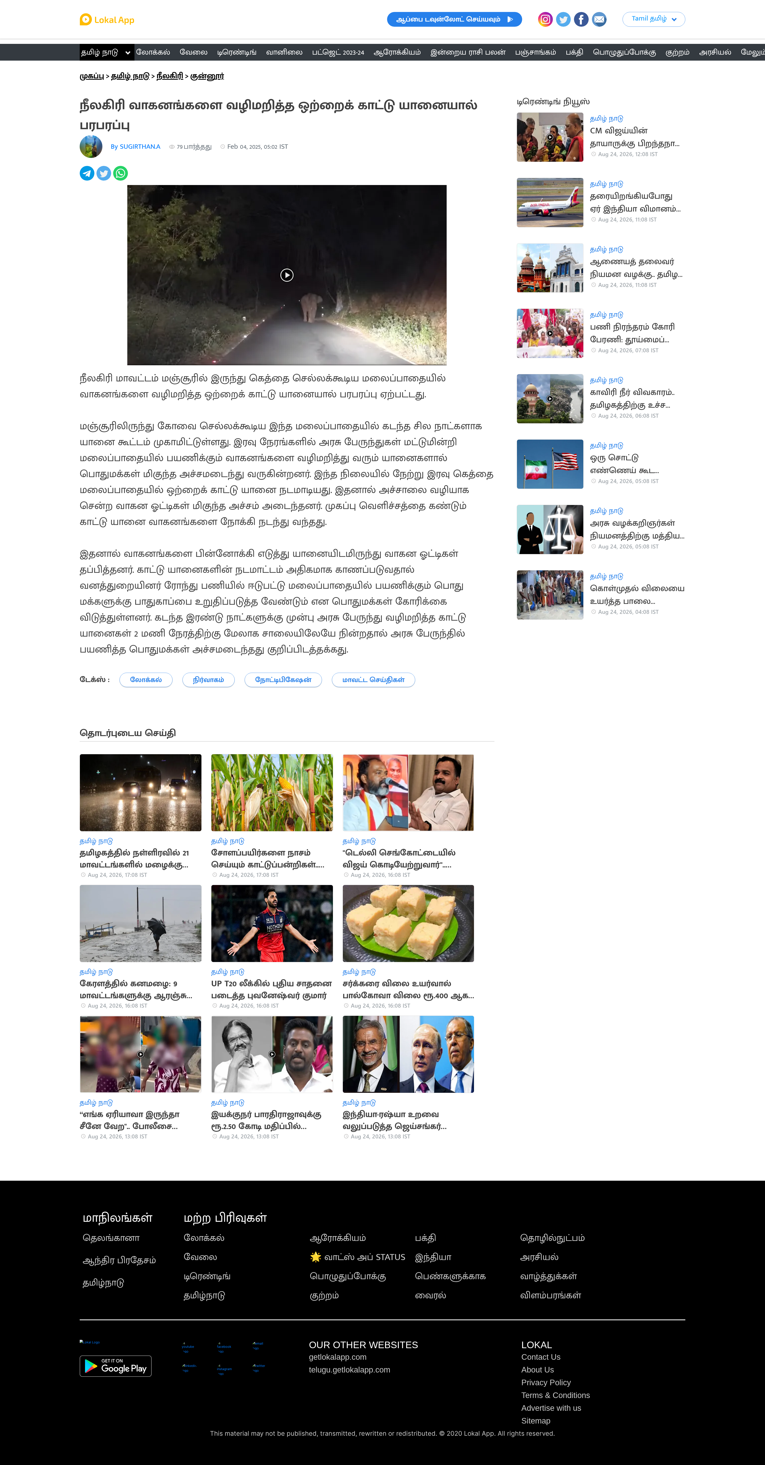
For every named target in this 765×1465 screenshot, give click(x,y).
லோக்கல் (204, 1238)
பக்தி (425, 1238)
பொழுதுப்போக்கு (348, 1276)
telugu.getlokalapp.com (349, 1369)
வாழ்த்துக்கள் (548, 1276)
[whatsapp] (121, 175)
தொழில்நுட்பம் (552, 1238)
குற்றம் (324, 1296)
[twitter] (104, 175)
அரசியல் (539, 1257)
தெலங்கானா (111, 1238)
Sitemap (535, 1420)
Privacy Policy (546, 1382)
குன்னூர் (207, 76)
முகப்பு (92, 76)
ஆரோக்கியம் (338, 1238)
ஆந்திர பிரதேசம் (119, 1260)
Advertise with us (551, 1408)
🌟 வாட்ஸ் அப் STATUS (357, 1257)
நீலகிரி (170, 76)
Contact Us (541, 1357)
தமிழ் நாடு (99, 52)
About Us (537, 1369)
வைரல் (430, 1296)
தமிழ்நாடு (103, 1283)
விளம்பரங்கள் (550, 1296)
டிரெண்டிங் (207, 1276)
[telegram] (88, 175)
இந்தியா (433, 1257)
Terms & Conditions (555, 1395)
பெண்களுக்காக (450, 1276)
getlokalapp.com (338, 1357)
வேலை (200, 1257)
